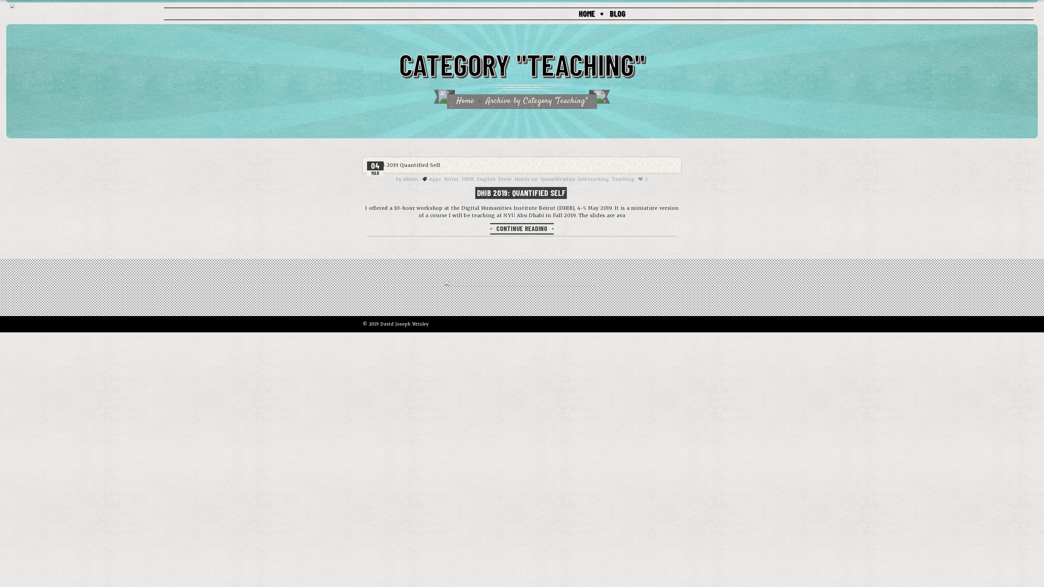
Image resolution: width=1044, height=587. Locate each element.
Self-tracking (593, 179)
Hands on (526, 179)
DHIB (468, 179)
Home (587, 13)
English (486, 179)
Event (505, 179)
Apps (435, 179)
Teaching (623, 179)
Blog (618, 13)
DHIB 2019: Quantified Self (521, 193)
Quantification (557, 179)
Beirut (451, 179)
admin (410, 179)
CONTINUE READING (522, 228)
